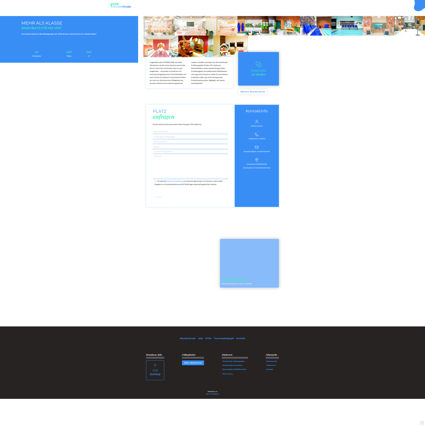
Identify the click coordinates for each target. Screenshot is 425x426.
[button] (313, 5)
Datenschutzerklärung (175, 181)
